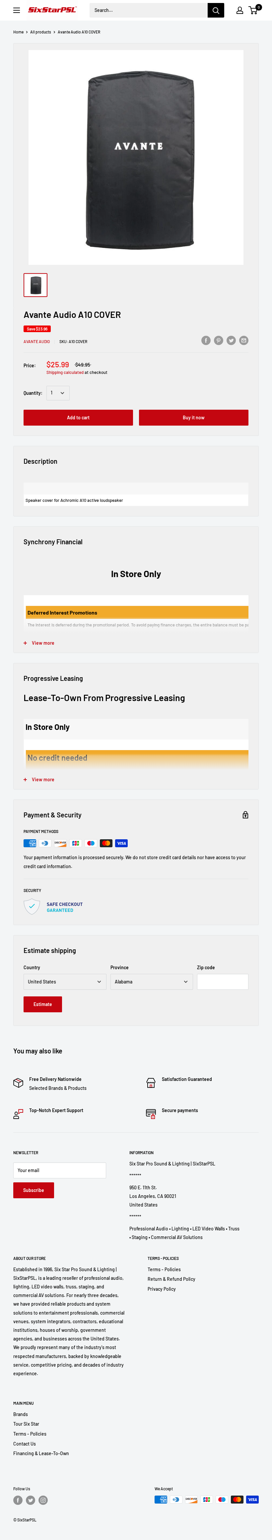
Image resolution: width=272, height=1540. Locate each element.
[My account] (240, 10)
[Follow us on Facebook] (18, 1500)
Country (32, 967)
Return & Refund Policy (171, 1279)
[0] (253, 10)
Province (119, 967)
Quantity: (33, 393)
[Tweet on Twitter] (231, 340)
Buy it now (194, 417)
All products (40, 32)
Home (18, 32)
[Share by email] (243, 340)
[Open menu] (16, 10)
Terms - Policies (164, 1269)
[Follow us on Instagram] (43, 1500)
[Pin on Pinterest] (218, 340)
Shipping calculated (65, 372)
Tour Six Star (26, 1424)
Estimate (43, 1004)
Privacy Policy (162, 1289)
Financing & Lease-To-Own (41, 1453)
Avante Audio (37, 341)
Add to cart (78, 417)
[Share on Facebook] (206, 340)
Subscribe (33, 1190)
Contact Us (24, 1444)
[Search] (216, 10)
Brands (20, 1414)
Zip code (206, 967)
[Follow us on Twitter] (30, 1500)
